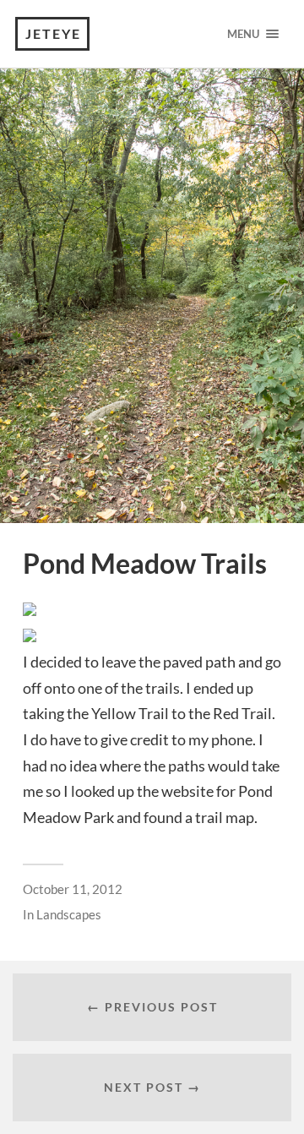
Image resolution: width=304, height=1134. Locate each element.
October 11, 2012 (72, 889)
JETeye (53, 33)
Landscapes (68, 914)
